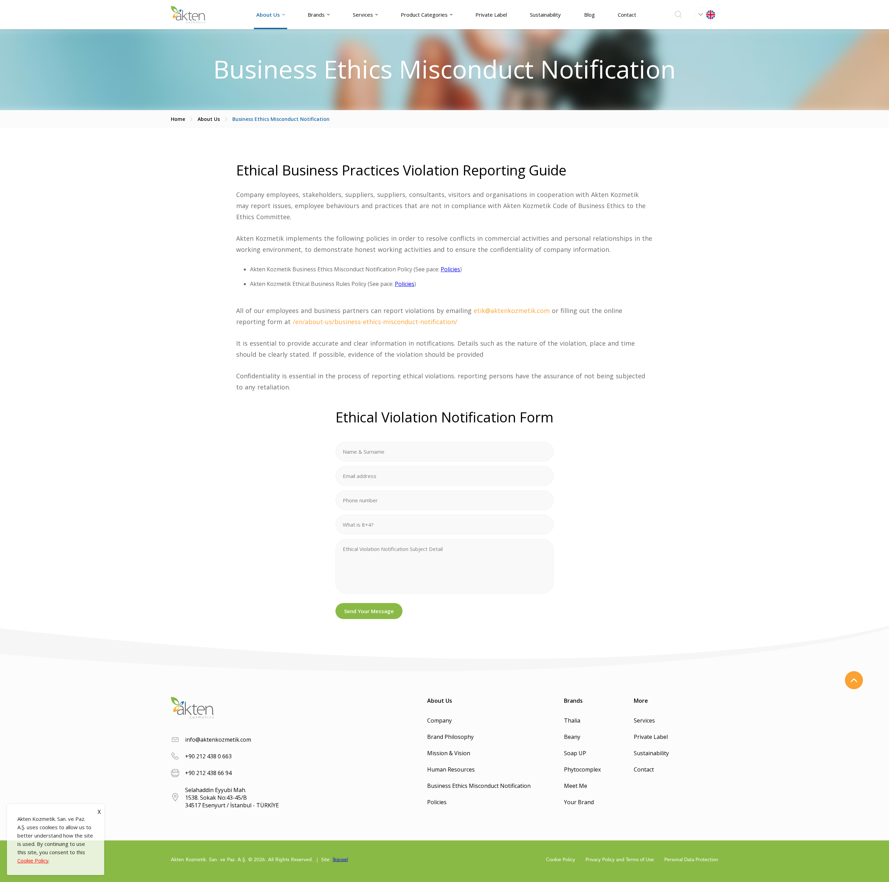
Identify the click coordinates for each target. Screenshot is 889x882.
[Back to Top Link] (854, 680)
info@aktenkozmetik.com (218, 739)
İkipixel (340, 859)
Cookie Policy (33, 860)
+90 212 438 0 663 (208, 756)
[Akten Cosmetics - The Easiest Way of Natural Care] (188, 14)
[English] (706, 14)
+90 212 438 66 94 (208, 773)
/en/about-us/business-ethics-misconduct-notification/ (375, 322)
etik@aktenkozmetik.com (512, 310)
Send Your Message (369, 611)
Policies (450, 269)
